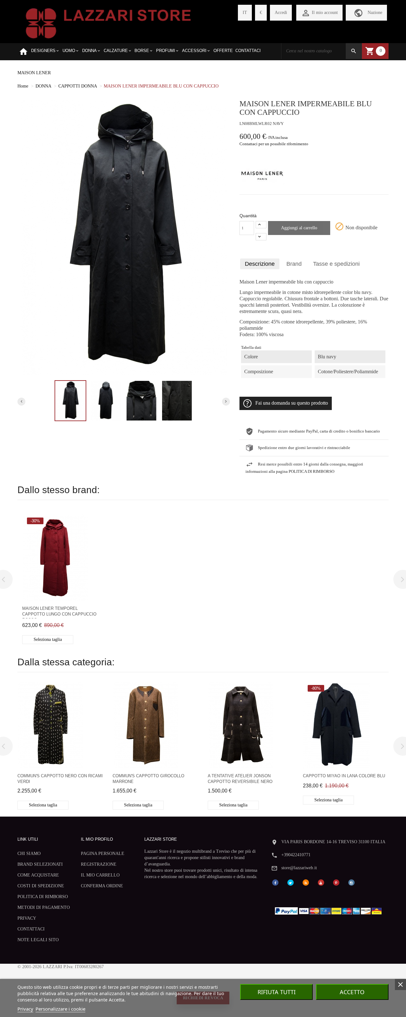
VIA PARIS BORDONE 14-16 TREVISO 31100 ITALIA (333, 841)
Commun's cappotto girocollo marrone (148, 778)
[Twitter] (290, 882)
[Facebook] (275, 882)
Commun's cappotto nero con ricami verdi (60, 778)
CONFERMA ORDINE (102, 885)
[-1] (261, 236)
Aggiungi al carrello (299, 227)
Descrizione (260, 264)
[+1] (261, 224)
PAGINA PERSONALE (102, 853)
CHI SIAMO (29, 853)
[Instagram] (351, 882)
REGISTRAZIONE (98, 864)
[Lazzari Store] (108, 22)
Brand (294, 264)
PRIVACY (26, 918)
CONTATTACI (31, 929)
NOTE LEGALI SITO (38, 939)
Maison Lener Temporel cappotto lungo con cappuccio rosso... (59, 612)
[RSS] (306, 882)
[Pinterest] (336, 882)
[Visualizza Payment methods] (329, 909)
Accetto (352, 992)
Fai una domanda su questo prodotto (291, 403)
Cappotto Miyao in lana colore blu (344, 775)
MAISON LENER (34, 72)
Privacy (25, 1009)
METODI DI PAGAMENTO (43, 907)
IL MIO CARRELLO (100, 875)
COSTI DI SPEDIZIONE (40, 885)
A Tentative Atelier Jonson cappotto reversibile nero (240, 778)
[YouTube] (321, 882)
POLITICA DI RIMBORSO (42, 896)
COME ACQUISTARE (38, 875)
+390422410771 (296, 854)
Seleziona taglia (48, 639)
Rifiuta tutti (277, 992)
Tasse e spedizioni (336, 264)
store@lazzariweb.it (299, 867)
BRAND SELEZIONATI (40, 864)
